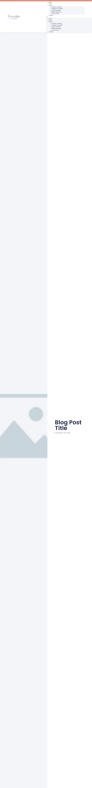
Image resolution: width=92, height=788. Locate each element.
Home (50, 2)
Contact (51, 15)
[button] (65, 17)
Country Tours (55, 13)
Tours (50, 5)
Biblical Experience (56, 12)
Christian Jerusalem (56, 7)
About (50, 4)
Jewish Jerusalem (56, 10)
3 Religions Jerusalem (57, 8)
